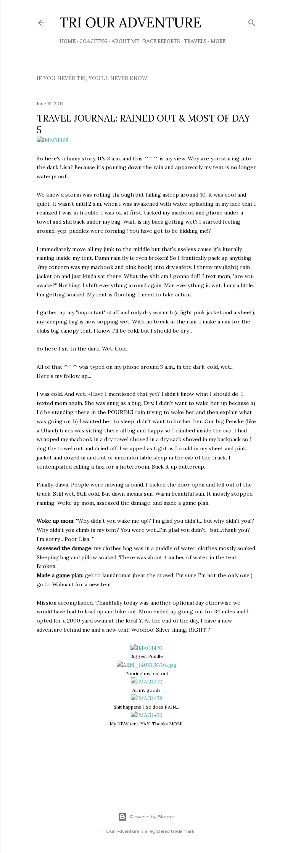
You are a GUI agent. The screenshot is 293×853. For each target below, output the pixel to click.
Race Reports (161, 41)
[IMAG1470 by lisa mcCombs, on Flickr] (146, 648)
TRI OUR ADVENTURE (130, 22)
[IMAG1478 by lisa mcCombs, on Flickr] (147, 698)
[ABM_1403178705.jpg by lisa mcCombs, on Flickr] (147, 664)
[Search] (251, 21)
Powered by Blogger (152, 816)
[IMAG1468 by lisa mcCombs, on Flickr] (53, 140)
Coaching (93, 41)
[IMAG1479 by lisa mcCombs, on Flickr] (147, 715)
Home (68, 41)
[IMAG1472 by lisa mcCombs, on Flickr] (146, 681)
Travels (195, 41)
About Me (125, 41)
